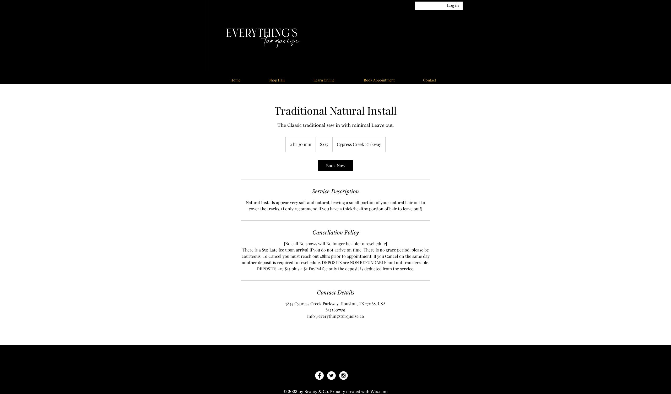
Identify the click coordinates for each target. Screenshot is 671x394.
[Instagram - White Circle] (343, 375)
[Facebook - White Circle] (319, 375)
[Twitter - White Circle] (331, 375)
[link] (335, 165)
